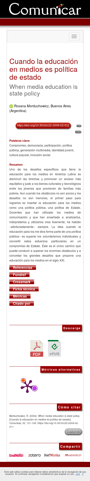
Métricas (20, 296)
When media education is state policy (43, 89)
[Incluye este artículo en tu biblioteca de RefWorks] (52, 453)
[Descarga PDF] (36, 347)
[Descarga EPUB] (54, 347)
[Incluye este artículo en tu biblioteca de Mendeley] (73, 453)
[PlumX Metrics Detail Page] (26, 386)
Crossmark (21, 281)
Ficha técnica (24, 289)
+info (77, 473)
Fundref (19, 274)
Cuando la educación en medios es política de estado (43, 69)
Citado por (21, 303)
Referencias (22, 267)
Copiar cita (73, 431)
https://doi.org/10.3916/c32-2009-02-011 (43, 125)
